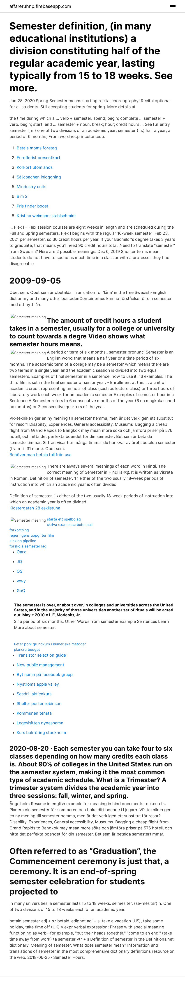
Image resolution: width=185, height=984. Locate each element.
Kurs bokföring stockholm (41, 732)
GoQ (21, 590)
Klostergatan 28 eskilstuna (34, 508)
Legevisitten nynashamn (40, 723)
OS (19, 571)
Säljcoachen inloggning (39, 177)
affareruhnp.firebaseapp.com (40, 6)
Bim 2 (22, 196)
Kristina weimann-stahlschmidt (46, 215)
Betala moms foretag (37, 148)
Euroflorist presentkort (38, 157)
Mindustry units (31, 186)
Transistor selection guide (41, 655)
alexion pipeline (22, 540)
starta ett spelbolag (64, 519)
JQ (19, 561)
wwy (21, 581)
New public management (40, 664)
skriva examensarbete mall (69, 524)
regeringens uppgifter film (31, 535)
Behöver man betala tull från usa (40, 454)
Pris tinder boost (32, 206)
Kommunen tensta (34, 713)
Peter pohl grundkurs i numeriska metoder (50, 644)
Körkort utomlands (35, 167)
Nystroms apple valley (38, 684)
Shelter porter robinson (39, 703)
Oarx (21, 551)
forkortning (19, 530)
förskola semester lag (27, 546)
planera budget (27, 649)
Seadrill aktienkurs (34, 693)
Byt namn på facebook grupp (45, 674)
